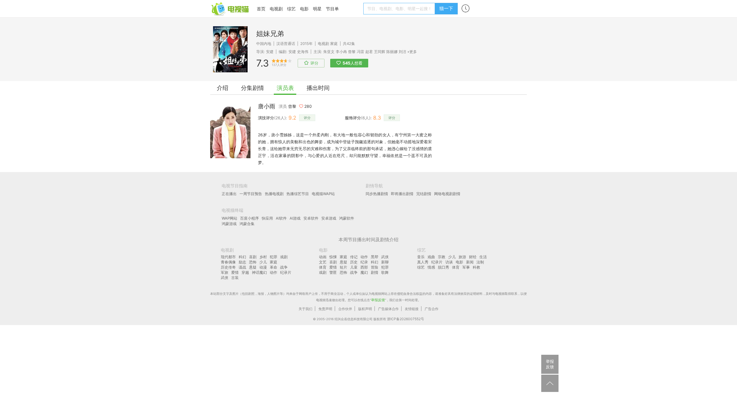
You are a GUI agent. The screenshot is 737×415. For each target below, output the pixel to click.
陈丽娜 (392, 51)
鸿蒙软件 (346, 218)
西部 (364, 267)
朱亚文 (329, 51)
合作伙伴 (345, 309)
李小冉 (341, 51)
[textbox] (400, 8)
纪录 (364, 262)
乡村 (263, 256)
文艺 (322, 262)
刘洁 (402, 51)
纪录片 (285, 272)
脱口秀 (443, 267)
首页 (261, 9)
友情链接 (412, 309)
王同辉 (379, 51)
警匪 (333, 272)
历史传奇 (228, 267)
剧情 (374, 272)
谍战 (242, 267)
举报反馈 (378, 300)
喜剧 (253, 256)
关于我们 (305, 309)
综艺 (291, 9)
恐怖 (253, 262)
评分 (307, 118)
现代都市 (228, 256)
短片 (343, 267)
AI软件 (281, 218)
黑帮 (374, 256)
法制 (480, 262)
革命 (273, 267)
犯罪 (273, 256)
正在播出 (229, 193)
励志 (242, 262)
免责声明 (325, 309)
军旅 (224, 272)
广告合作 (431, 309)
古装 (235, 277)
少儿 (263, 262)
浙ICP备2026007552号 (405, 319)
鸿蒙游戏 (229, 223)
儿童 (354, 267)
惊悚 (333, 256)
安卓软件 (310, 218)
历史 (354, 262)
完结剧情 (423, 193)
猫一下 (446, 8)
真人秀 (422, 262)
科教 (476, 267)
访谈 (449, 262)
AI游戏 (295, 218)
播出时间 (318, 87)
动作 (273, 272)
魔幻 (364, 272)
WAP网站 (229, 218)
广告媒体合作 (388, 309)
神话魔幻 (259, 272)
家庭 (334, 43)
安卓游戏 (328, 218)
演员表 (285, 87)
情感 (431, 267)
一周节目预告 (251, 193)
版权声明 (365, 309)
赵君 (369, 51)
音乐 (421, 256)
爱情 (235, 272)
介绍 (222, 87)
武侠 (224, 277)
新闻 (470, 262)
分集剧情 (252, 87)
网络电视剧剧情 (447, 193)
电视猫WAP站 (323, 193)
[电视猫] (230, 8)
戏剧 (284, 256)
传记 (354, 256)
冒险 (374, 267)
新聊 (385, 262)
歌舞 (385, 272)
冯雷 (360, 51)
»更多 (412, 51)
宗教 (441, 256)
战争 (284, 267)
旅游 (462, 256)
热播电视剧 (274, 193)
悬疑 (253, 267)
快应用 (267, 218)
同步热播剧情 (377, 193)
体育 (322, 267)
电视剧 (276, 9)
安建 (269, 51)
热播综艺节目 (297, 193)
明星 (317, 9)
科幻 (242, 256)
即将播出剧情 (402, 193)
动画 (322, 256)
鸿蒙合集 (247, 223)
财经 (472, 256)
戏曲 (431, 256)
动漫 (263, 267)
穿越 (245, 272)
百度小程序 (249, 218)
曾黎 (352, 51)
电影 (304, 9)
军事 (466, 267)
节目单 (332, 9)
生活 (483, 256)
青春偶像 (228, 262)
